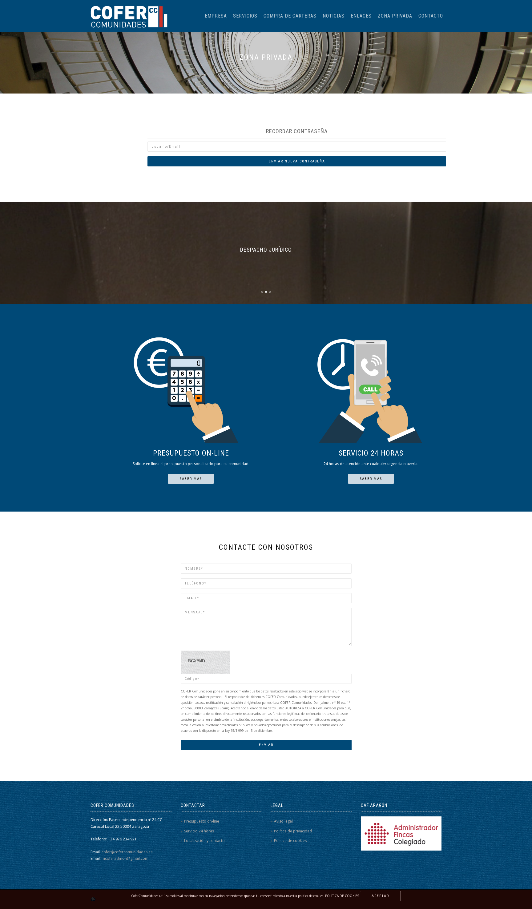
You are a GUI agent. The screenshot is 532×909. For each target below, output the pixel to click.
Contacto (430, 16)
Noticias (334, 16)
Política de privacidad (293, 831)
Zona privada (395, 16)
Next (528, 215)
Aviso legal (283, 821)
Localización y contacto (204, 840)
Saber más (191, 479)
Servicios (245, 16)
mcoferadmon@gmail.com (125, 858)
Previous (15, 215)
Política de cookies (290, 840)
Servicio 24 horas (199, 831)
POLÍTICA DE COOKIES (342, 896)
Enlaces (361, 16)
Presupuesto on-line (201, 821)
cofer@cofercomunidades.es (127, 852)
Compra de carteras (290, 16)
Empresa (216, 16)
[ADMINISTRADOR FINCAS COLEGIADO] (401, 833)
